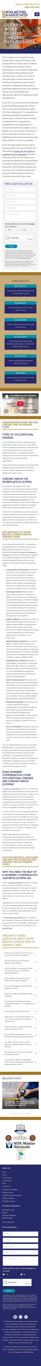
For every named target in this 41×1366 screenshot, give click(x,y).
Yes (9, 230)
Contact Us (6, 1186)
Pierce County (27, 1343)
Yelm (13, 1327)
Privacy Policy (22, 258)
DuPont (19, 1329)
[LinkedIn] (26, 1317)
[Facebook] (15, 1317)
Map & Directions (8, 1222)
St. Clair (16, 1337)
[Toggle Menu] (37, 14)
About (4, 1175)
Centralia (8, 1335)
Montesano (27, 1329)
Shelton (7, 1332)
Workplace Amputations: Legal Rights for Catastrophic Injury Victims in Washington (20, 1103)
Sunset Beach (25, 1337)
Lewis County (33, 1340)
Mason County (13, 1343)
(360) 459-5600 (32, 7)
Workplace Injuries (8, 1201)
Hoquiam (5, 1329)
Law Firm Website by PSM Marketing (20, 1352)
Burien (11, 1337)
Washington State (16, 1324)
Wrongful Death (7, 1192)
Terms (28, 258)
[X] (20, 1317)
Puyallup (8, 1327)
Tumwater (24, 1332)
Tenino (22, 1327)
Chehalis (25, 1335)
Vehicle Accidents (8, 1198)
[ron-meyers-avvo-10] (20, 1129)
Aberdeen (13, 1329)
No (24, 230)
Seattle (18, 1332)
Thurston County (22, 1340)
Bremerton (32, 1335)
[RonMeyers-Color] (15, 14)
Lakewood (32, 1332)
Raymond (35, 1329)
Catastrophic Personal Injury (12, 1195)
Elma (17, 1327)
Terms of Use (20, 1349)
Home (4, 1172)
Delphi (32, 1337)
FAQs (4, 1183)
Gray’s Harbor (16, 1335)
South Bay (12, 1340)
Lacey (13, 1332)
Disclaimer (11, 1349)
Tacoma (5, 1337)
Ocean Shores (30, 1327)
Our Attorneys (7, 1178)
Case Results (6, 1180)
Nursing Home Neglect (10, 1190)
